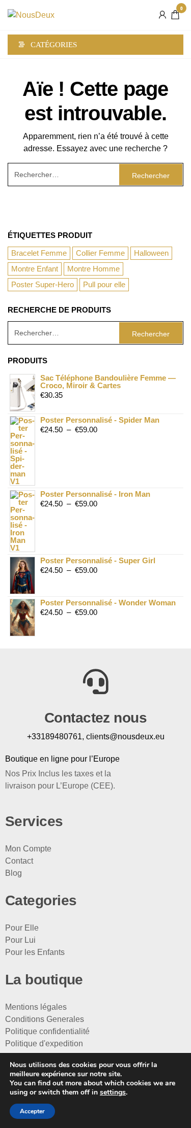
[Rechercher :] (95, 174)
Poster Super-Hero (42, 284)
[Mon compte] (162, 14)
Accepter (32, 1111)
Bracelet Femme (39, 253)
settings (113, 1092)
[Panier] (175, 16)
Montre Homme (93, 268)
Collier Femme (100, 253)
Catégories (54, 45)
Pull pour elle (104, 284)
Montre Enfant (34, 268)
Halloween (151, 253)
